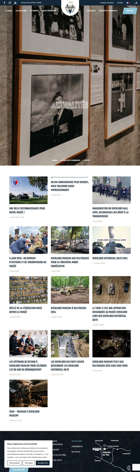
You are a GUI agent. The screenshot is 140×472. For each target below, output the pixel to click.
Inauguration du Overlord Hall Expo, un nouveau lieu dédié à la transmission (110, 212)
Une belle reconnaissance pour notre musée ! (27, 210)
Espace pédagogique (49, 10)
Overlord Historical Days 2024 (110, 258)
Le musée (9, 10)
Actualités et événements (108, 10)
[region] (28, 454)
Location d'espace (107, 3)
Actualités (77, 441)
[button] (128, 2)
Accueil (54, 160)
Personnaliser (14, 463)
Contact (120, 3)
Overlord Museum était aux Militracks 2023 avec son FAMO (110, 364)
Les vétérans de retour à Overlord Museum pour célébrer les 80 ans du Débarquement (28, 366)
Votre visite (91, 10)
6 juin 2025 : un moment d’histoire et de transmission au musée (27, 262)
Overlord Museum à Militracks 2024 (68, 310)
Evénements (77, 446)
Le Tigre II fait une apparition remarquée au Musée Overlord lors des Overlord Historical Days (109, 314)
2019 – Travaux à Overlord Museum (24, 413)
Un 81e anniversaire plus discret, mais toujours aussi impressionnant (70, 186)
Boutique (130, 10)
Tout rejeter (29, 463)
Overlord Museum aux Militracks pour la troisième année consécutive (70, 262)
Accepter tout (42, 463)
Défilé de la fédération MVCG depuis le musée (25, 310)
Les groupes (34, 10)
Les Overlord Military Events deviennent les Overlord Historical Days (67, 366)
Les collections (21, 10)
